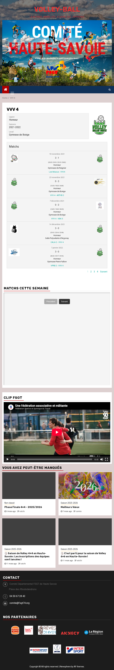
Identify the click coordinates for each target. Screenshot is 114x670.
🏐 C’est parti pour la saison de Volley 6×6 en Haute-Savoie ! (83, 555)
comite (78, 511)
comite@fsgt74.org (20, 603)
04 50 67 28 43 (17, 596)
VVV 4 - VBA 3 (57, 219)
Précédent (80, 271)
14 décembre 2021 (57, 224)
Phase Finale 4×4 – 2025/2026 (23, 507)
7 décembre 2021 (57, 201)
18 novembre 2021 (57, 154)
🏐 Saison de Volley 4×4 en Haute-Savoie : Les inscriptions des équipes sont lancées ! (26, 556)
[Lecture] (7, 459)
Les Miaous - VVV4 (57, 172)
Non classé (9, 503)
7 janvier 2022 (57, 248)
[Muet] (101, 459)
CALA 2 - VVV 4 (57, 242)
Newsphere (65, 666)
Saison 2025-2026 (69, 503)
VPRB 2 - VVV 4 (57, 265)
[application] (57, 432)
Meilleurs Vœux (70, 507)
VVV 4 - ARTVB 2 (57, 195)
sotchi (22, 511)
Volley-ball (57, 9)
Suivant (103, 271)
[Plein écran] (106, 459)
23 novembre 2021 (57, 177)
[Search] (109, 89)
